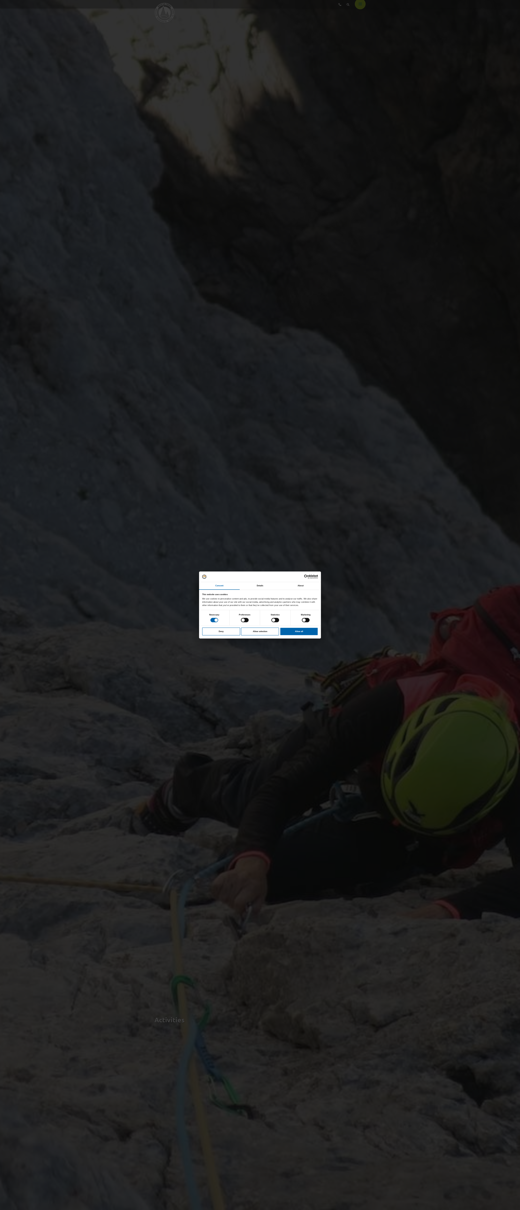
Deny (221, 631)
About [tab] (301, 585)
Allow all (299, 631)
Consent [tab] (219, 585)
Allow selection (260, 631)
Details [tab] (260, 585)
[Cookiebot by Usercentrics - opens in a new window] (306, 577)
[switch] (245, 620)
